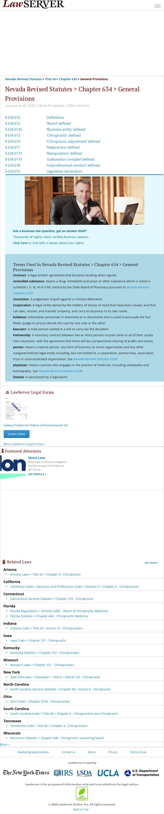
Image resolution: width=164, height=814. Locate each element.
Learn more (16, 434)
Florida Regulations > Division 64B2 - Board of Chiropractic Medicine (59, 611)
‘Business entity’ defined (66, 129)
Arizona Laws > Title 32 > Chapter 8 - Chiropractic (45, 574)
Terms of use (138, 752)
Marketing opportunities (33, 752)
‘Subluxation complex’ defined (71, 159)
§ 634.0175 (13, 159)
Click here (20, 243)
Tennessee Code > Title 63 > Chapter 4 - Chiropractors (49, 726)
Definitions (55, 117)
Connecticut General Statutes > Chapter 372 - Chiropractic (51, 599)
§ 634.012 (12, 123)
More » (5, 744)
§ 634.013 (12, 135)
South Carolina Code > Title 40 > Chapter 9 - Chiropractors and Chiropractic (64, 714)
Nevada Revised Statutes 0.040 (61, 371)
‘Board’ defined (59, 123)
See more (150, 562)
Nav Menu (157, 6)
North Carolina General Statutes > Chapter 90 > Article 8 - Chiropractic (60, 689)
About (92, 752)
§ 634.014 (12, 141)
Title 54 (50, 79)
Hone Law (36, 457)
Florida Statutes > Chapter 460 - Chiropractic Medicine (49, 616)
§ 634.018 (12, 165)
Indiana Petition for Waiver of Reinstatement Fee (36, 425)
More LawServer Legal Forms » (24, 444)
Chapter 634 (68, 79)
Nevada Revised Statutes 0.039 (95, 359)
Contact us (68, 752)
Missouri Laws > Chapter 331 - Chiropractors (42, 665)
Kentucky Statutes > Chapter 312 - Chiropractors (44, 653)
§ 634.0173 (13, 153)
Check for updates (51, 105)
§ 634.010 (12, 117)
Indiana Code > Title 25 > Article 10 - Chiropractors (46, 628)
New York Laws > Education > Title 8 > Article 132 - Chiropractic (55, 677)
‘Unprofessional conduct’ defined (73, 165)
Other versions (78, 105)
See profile (36, 474)
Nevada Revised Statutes (23, 79)
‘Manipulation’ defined (64, 153)
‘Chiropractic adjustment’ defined (73, 141)
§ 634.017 (12, 147)
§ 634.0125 (13, 129)
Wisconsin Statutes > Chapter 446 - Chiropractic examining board (57, 738)
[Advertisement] (82, 43)
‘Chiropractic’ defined (64, 135)
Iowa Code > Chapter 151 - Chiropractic (38, 640)
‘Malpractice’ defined (63, 147)
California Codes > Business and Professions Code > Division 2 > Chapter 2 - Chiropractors (74, 587)
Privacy (112, 752)
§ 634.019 (12, 171)
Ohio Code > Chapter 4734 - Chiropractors (40, 701)
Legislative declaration (64, 171)
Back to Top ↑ (82, 809)
